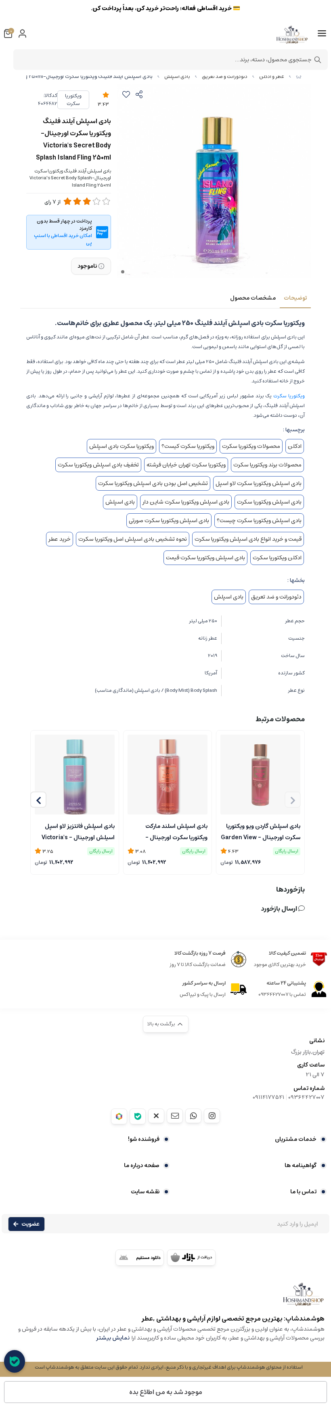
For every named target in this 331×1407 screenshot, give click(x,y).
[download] (139, 1258)
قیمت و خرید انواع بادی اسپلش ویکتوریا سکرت (248, 539)
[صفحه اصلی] (299, 76)
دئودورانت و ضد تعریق (224, 76)
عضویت (30, 1224)
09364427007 (306, 1097)
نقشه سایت (145, 1192)
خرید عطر (59, 539)
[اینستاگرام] (212, 1116)
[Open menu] (322, 33)
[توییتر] (156, 1116)
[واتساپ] (193, 1116)
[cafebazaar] (191, 1258)
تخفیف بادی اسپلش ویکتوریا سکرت (98, 465)
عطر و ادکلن (271, 76)
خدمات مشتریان (295, 1139)
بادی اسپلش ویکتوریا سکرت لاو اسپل (259, 483)
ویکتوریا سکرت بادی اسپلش (121, 446)
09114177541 (268, 1097)
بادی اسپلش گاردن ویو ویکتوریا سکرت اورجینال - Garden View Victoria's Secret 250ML (260, 831)
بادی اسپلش (177, 76)
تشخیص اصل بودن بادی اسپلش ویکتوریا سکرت (153, 483)
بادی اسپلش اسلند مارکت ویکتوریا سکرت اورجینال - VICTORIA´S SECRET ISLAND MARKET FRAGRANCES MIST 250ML (168, 831)
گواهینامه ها (300, 1165)
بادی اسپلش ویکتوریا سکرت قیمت (205, 558)
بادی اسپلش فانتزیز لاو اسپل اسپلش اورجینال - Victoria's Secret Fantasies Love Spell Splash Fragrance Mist (76, 831)
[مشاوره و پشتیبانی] (14, 1361)
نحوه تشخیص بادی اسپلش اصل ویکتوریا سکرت (132, 539)
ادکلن (295, 446)
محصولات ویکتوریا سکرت (251, 446)
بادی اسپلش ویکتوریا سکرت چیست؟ (259, 520)
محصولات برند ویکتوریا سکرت (267, 465)
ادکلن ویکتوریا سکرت (277, 558)
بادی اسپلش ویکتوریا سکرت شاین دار (185, 502)
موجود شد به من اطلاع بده (165, 1392)
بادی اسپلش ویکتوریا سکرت (269, 502)
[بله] (138, 1116)
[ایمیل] (175, 1116)
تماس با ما (303, 1192)
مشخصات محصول (253, 298)
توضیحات (295, 298)
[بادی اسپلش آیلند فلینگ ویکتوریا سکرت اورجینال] (165, 1298)
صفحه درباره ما (141, 1165)
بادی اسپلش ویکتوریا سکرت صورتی (169, 520)
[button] (38, 800)
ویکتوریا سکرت (73, 100)
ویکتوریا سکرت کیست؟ (187, 446)
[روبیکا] (119, 1116)
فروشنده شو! (143, 1139)
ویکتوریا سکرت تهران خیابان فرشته (186, 465)
